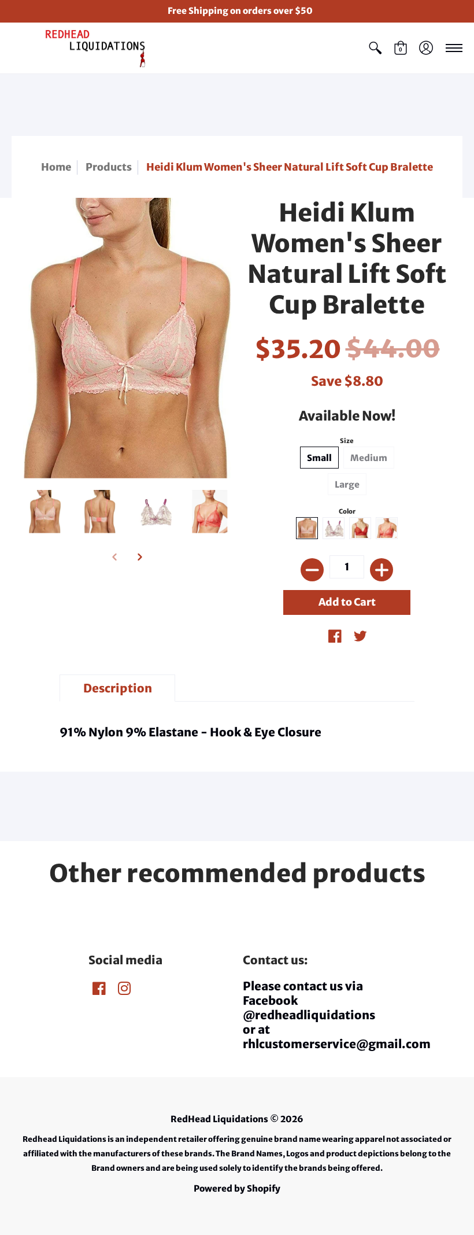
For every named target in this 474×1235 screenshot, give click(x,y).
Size (347, 441)
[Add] (381, 569)
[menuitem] (375, 48)
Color (347, 511)
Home (56, 167)
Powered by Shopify (237, 1188)
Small (319, 457)
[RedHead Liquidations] (84, 48)
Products (109, 167)
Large (347, 484)
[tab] (117, 688)
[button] (375, 48)
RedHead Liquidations (219, 1119)
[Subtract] (312, 569)
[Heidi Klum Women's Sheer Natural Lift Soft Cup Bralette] (44, 511)
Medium (368, 457)
